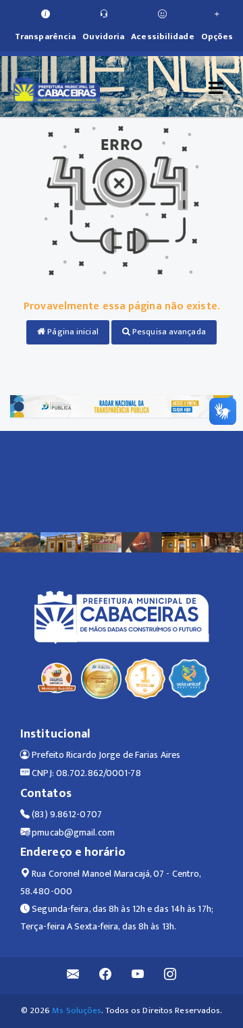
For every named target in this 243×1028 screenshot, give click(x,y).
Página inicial (72, 331)
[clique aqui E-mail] (73, 975)
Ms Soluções (76, 1010)
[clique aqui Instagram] (170, 975)
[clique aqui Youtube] (138, 975)
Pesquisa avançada (168, 331)
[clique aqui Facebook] (105, 975)
